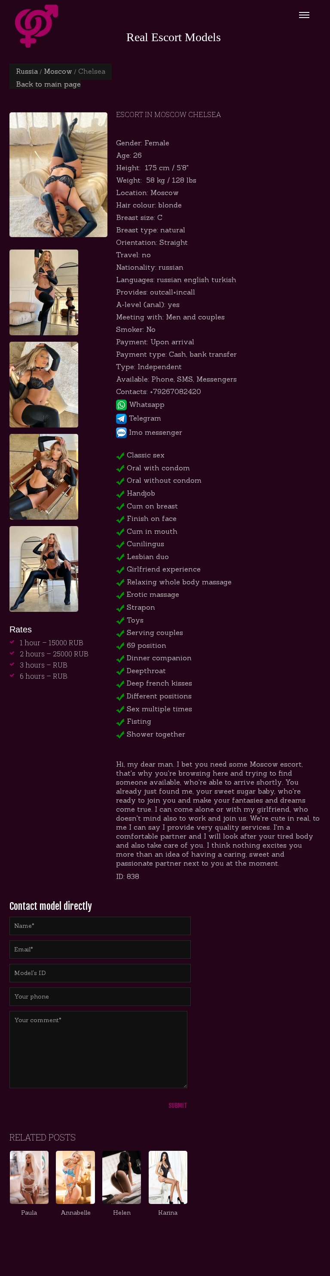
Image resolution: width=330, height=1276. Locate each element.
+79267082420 (175, 391)
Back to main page (48, 84)
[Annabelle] (75, 1177)
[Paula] (29, 1177)
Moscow (58, 71)
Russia (27, 71)
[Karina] (168, 1177)
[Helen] (121, 1177)
